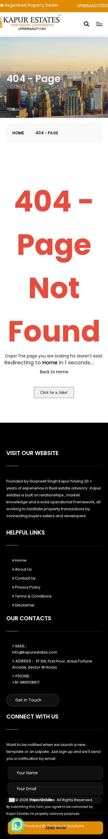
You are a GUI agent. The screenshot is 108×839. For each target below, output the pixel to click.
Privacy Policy (27, 587)
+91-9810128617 (25, 682)
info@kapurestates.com (34, 652)
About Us (23, 569)
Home (18, 133)
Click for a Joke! (54, 392)
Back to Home (54, 372)
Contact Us (24, 578)
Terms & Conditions (33, 596)
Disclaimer (24, 605)
